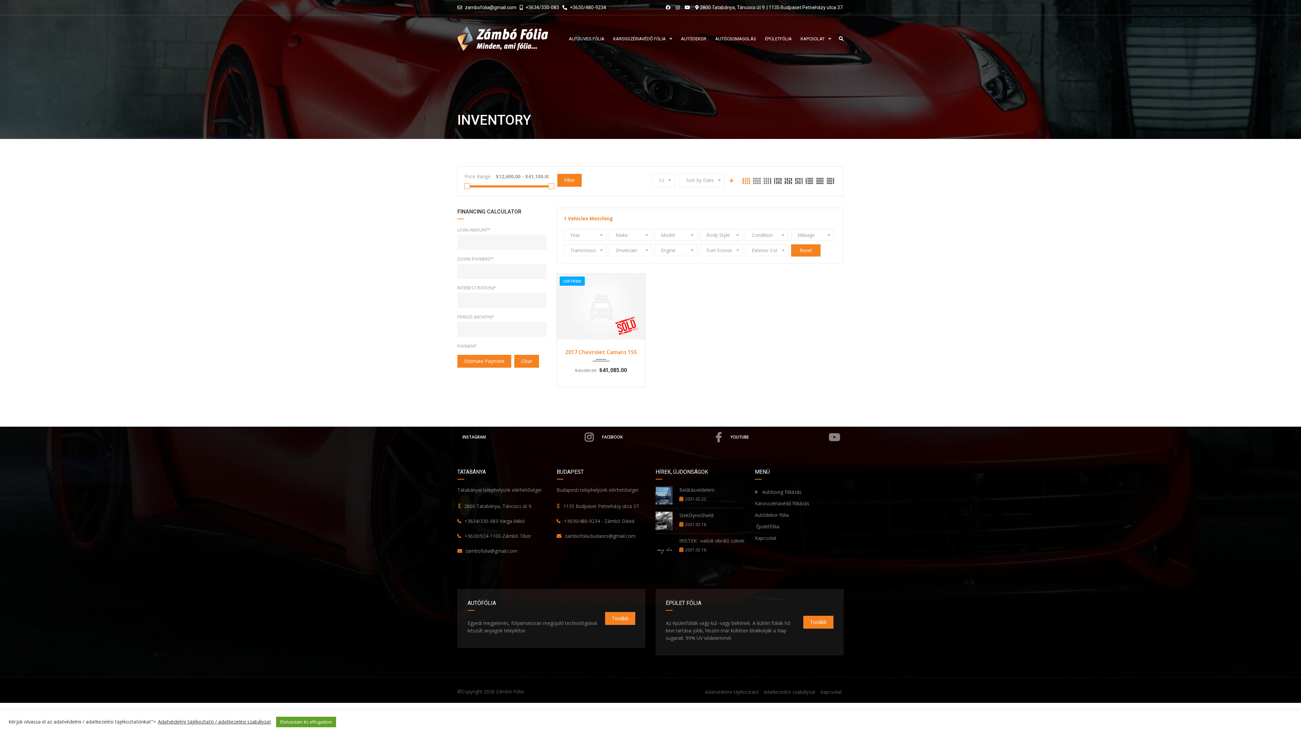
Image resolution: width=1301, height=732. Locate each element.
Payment (467, 346)
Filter (569, 180)
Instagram (474, 437)
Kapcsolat (766, 538)
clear (526, 361)
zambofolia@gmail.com (490, 7)
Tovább (620, 618)
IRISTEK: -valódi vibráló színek (711, 540)
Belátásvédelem (697, 490)
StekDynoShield (696, 515)
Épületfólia (767, 526)
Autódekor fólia (772, 515)
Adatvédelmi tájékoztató (732, 692)
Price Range (477, 176)
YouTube (739, 437)
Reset (806, 250)
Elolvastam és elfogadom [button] (306, 722)
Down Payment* (475, 259)
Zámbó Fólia (510, 691)
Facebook (612, 437)
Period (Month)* (475, 317)
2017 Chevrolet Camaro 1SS (601, 352)
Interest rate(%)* (476, 288)
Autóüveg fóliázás (782, 492)
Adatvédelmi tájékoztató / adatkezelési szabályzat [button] (214, 721)
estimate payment (484, 361)
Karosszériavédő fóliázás (782, 503)
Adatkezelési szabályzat (789, 692)
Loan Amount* (473, 230)
